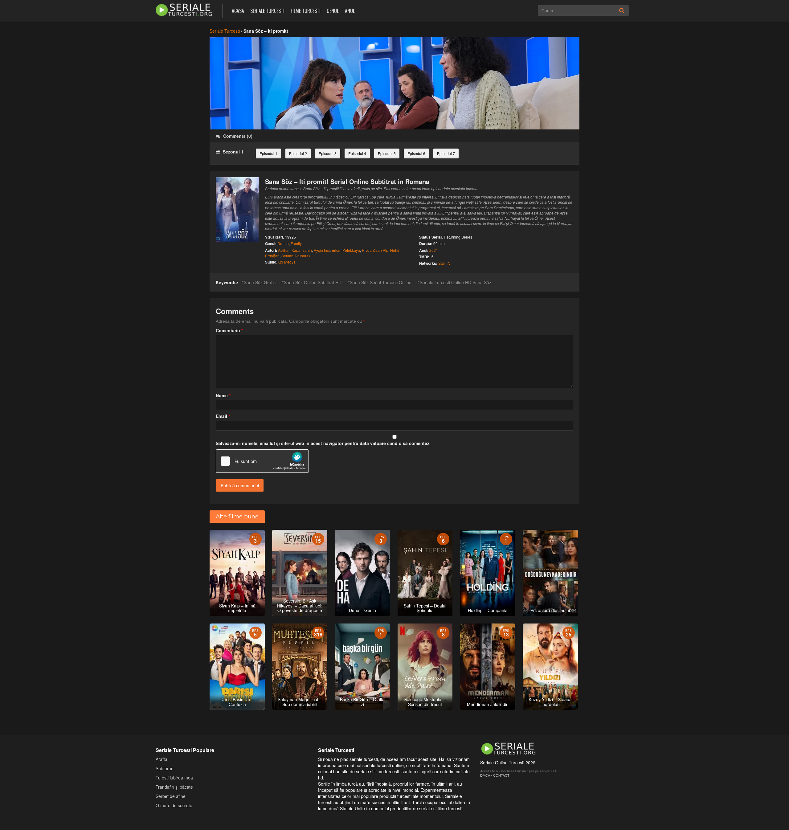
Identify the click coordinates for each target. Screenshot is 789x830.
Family (296, 243)
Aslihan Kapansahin (295, 250)
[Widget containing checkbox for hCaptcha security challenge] (262, 461)
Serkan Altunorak (295, 255)
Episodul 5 (387, 153)
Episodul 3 (328, 153)
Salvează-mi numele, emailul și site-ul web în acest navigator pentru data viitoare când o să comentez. (323, 443)
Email (223, 416)
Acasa (238, 10)
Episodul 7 (446, 153)
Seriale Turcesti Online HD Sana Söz (455, 282)
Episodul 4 (357, 153)
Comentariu (229, 330)
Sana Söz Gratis (260, 282)
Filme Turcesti (306, 10)
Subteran (165, 768)
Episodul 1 (268, 153)
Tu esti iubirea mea (174, 778)
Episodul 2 (298, 153)
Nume (223, 395)
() (237, 136)
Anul (350, 10)
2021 (433, 250)
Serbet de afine (171, 796)
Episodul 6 (416, 153)
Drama (283, 243)
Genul (333, 10)
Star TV (444, 263)
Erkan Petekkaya (346, 250)
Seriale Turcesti (267, 10)
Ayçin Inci (322, 250)
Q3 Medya (287, 261)
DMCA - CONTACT (494, 775)
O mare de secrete (174, 805)
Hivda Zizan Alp (375, 250)
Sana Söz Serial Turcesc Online (380, 282)
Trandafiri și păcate (174, 787)
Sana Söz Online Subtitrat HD (312, 282)
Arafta (161, 759)
